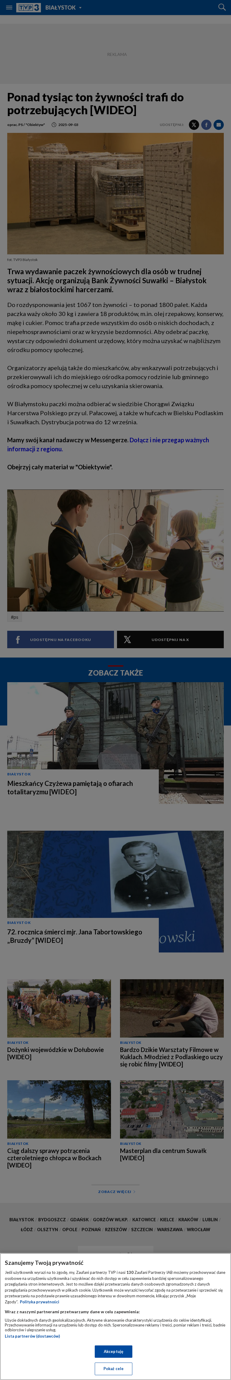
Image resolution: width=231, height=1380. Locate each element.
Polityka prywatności (39, 1301)
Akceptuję (113, 1351)
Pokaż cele (113, 1368)
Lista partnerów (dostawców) (32, 1336)
